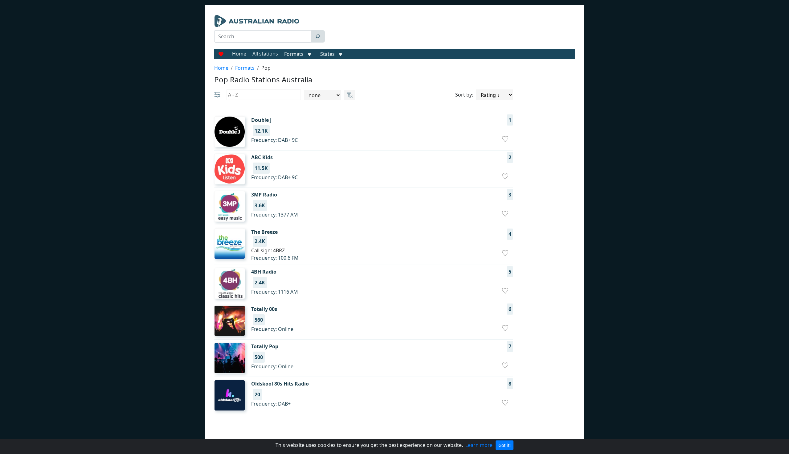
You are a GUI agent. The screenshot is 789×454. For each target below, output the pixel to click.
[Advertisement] (451, 30)
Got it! (504, 445)
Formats (294, 54)
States (327, 54)
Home (239, 53)
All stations (265, 53)
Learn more (479, 445)
